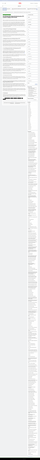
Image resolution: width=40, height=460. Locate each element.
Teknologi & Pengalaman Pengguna (31, 399)
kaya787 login (29, 225)
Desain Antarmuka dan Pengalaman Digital (32, 164)
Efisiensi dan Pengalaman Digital (31, 169)
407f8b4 (4, 18)
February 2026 (29, 109)
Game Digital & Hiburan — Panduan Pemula (32, 179)
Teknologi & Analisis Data (30, 384)
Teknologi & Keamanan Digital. (31, 394)
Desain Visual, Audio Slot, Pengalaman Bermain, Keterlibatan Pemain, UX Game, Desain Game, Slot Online (32, 166)
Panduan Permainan (30, 291)
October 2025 (29, 114)
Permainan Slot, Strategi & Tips (31, 328)
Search (36, 84)
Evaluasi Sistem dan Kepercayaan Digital (32, 170)
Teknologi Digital (29, 409)
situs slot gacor (29, 63)
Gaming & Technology (30, 189)
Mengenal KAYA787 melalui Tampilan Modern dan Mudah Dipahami (27, 0)
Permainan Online (30, 323)
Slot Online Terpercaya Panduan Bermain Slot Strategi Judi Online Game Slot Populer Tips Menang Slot (32, 358)
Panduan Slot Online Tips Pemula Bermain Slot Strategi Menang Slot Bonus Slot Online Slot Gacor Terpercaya (32, 301)
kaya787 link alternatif (30, 224)
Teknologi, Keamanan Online (31, 434)
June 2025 (29, 119)
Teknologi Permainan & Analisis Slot (31, 430)
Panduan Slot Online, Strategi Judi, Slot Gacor (32, 302)
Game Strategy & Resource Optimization (32, 185)
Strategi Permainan (30, 377)
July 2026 (29, 103)
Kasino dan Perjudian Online (31, 219)
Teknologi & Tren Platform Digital (31, 404)
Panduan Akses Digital (30, 270)
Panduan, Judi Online (30, 308)
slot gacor (29, 41)
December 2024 (29, 126)
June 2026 (29, 104)
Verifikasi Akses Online (30, 454)
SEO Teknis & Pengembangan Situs (31, 343)
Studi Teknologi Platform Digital (31, 383)
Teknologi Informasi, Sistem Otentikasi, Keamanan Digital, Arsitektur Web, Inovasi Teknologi (32, 426)
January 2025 (29, 125)
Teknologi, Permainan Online (31, 440)
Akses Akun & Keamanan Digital (31, 132)
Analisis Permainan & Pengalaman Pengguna (32, 142)
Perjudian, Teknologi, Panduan (31, 321)
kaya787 (29, 46)
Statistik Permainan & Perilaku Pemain (32, 375)
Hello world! (35, 99)
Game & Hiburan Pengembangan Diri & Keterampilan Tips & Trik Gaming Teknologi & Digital (32, 176)
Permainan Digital (30, 322)
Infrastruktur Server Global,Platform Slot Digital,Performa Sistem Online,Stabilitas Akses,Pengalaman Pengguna (32, 210)
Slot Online (4, 99)
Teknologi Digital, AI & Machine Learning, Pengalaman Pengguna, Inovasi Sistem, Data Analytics (32, 412)
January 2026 (29, 110)
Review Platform (29, 339)
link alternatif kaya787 (30, 254)
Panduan (29, 265)
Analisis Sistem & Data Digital (31, 143)
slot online (29, 68)
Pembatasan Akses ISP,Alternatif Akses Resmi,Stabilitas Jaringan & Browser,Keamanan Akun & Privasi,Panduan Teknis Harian (32, 312)
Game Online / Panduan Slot (31, 180)
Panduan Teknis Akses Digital (31, 306)
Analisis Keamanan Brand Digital (31, 141)
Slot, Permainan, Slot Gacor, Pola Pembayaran (32, 371)
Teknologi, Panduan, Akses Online (31, 439)
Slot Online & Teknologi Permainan (31, 356)
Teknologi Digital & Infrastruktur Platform (32, 410)
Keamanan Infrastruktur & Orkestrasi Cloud (32, 234)
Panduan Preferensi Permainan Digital (31, 296)
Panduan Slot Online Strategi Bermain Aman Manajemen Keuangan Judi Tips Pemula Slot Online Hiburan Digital (32, 298)
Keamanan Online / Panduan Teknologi (32, 235)
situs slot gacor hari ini (30, 456)
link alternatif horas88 (30, 253)
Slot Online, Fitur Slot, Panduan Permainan (32, 360)
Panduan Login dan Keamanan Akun (31, 280)
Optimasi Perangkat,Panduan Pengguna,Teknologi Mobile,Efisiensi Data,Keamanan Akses (31, 264)
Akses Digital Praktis (30, 137)
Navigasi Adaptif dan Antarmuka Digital (32, 258)
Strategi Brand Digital (30, 376)
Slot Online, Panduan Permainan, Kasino (7, 14)
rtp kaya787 (29, 342)
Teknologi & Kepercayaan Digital (31, 395)
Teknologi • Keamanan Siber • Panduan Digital (32, 405)
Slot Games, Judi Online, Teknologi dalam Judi (32, 351)
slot (28, 29)
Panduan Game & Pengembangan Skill (32, 278)
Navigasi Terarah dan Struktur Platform (32, 259)
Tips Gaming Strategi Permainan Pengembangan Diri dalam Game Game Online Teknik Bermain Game (32, 445)
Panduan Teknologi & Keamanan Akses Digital (32, 307)
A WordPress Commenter (30, 99)
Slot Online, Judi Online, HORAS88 (31, 363)
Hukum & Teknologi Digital (30, 201)
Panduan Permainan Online (30, 292)
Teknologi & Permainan (30, 400)
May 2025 (29, 120)
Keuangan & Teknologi (30, 243)
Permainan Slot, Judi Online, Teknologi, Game (32, 327)
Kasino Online (29, 220)
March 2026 (29, 108)
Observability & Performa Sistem (31, 260)
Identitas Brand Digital (30, 202)
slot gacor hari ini (30, 19)
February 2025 (29, 124)
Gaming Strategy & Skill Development (31, 192)
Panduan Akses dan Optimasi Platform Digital (32, 269)
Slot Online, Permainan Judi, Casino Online (32, 370)
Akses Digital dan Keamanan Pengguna (32, 136)
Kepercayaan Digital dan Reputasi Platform (32, 236)
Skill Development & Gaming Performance (32, 347)
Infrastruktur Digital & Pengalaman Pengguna (32, 206)
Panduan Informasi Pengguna (31, 279)
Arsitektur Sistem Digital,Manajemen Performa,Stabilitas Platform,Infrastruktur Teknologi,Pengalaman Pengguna (32, 152)
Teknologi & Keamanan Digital (31, 393)
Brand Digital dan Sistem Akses (31, 156)
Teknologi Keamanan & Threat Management (32, 429)
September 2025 (29, 115)
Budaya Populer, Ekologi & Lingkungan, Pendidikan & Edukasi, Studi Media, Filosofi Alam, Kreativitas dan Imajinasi (32, 160)
